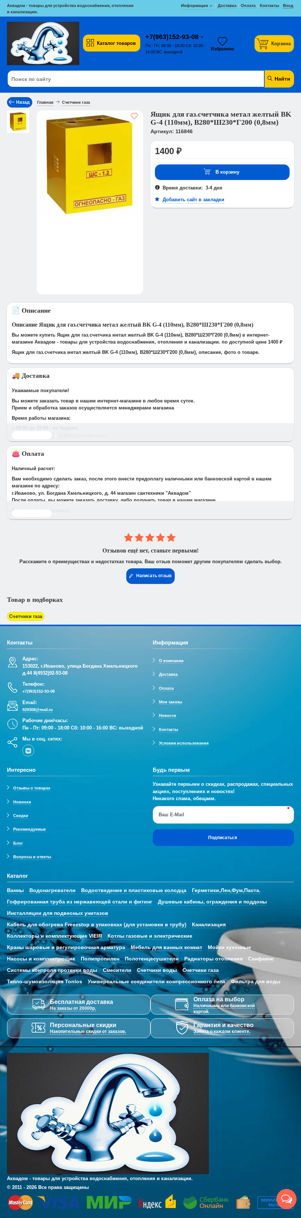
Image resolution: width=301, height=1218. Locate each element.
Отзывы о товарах (31, 788)
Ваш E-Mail (171, 814)
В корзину (227, 172)
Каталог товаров (116, 43)
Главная (45, 102)
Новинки (22, 802)
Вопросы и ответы (32, 857)
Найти (281, 79)
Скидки (20, 815)
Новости (167, 715)
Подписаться (222, 837)
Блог (18, 843)
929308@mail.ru (37, 709)
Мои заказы (170, 702)
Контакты (168, 729)
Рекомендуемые (29, 829)
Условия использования (183, 743)
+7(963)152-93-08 (172, 36)
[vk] (28, 750)
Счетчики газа (25, 616)
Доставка (168, 674)
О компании (171, 660)
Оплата (166, 688)
